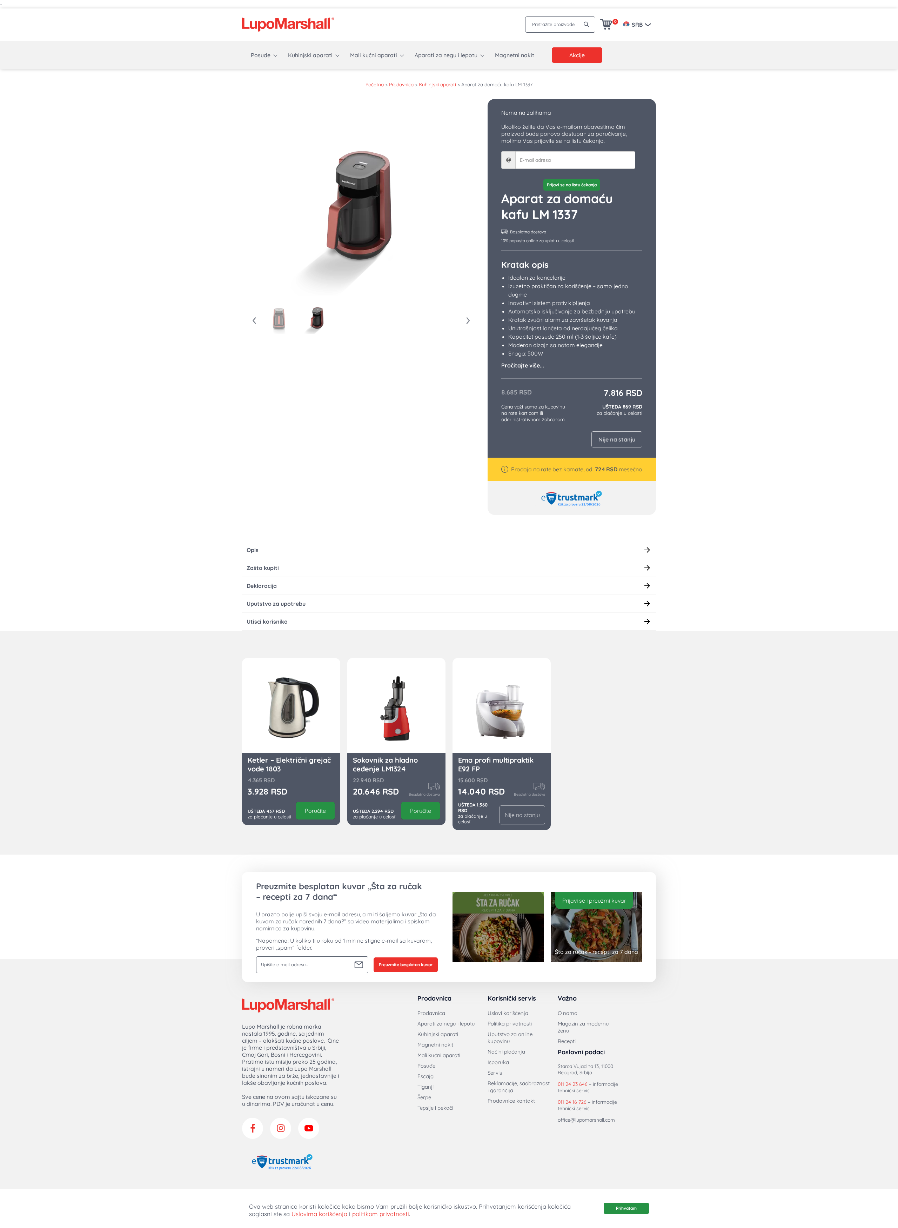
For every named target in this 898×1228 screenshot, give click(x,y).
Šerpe (424, 1097)
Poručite (315, 810)
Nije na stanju (616, 439)
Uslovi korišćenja (508, 1013)
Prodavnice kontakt (511, 1100)
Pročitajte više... (522, 365)
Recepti (567, 1041)
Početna (375, 84)
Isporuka (498, 1062)
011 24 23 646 (573, 1084)
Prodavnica (401, 84)
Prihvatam (626, 1208)
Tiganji (425, 1086)
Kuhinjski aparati (310, 55)
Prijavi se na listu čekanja (572, 184)
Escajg (425, 1076)
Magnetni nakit (514, 55)
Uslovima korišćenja (319, 1213)
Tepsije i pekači (435, 1107)
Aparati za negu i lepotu (446, 55)
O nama (567, 1013)
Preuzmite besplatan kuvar (406, 964)
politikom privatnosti (380, 1213)
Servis (495, 1072)
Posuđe (260, 55)
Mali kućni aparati (373, 55)
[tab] (449, 550)
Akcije (577, 55)
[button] (279, 318)
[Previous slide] (254, 320)
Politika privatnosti (510, 1023)
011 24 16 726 (572, 1102)
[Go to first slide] (468, 320)
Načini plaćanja (506, 1051)
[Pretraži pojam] (586, 24)
